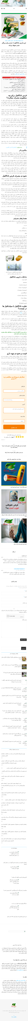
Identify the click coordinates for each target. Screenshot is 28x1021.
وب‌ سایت (25, 602)
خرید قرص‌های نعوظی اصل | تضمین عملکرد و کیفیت (14, 40)
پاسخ (2, 557)
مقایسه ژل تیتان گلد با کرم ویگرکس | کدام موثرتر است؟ (15, 890)
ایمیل (25, 596)
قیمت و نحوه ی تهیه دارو (18, 89)
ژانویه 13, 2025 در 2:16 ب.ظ (22, 557)
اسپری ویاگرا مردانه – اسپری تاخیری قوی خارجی (19, 487)
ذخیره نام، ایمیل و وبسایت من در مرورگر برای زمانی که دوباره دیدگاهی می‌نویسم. (14, 611)
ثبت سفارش (14, 427)
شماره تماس (22, 395)
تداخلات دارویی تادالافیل (17, 85)
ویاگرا (21, 312)
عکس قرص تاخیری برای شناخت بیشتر (20, 544)
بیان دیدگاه (24, 619)
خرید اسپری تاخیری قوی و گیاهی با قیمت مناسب (17, 768)
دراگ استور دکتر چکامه (20, 74)
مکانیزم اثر (20, 81)
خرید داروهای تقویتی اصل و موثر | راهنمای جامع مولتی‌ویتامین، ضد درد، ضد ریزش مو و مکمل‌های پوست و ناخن (13, 785)
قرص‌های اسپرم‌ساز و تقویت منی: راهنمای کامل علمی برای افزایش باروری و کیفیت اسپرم (13, 839)
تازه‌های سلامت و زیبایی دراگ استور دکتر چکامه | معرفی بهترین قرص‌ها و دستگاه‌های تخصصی (13, 762)
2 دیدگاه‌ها (3, 439)
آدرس (23, 404)
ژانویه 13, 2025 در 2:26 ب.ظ (20, 570)
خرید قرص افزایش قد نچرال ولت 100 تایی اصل (17, 916)
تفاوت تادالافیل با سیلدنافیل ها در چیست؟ (14, 87)
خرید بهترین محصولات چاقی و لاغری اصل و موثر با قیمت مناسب (12, 777)
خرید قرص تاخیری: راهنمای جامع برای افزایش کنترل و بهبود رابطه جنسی (13, 793)
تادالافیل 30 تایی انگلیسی (11, 147)
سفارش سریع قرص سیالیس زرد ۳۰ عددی (14, 90)
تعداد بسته (23, 416)
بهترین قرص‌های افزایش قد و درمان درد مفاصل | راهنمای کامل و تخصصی (13, 754)
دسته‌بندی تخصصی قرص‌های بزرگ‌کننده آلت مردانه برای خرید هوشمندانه (13, 818)
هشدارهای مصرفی (18, 84)
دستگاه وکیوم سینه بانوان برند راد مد (19, 903)
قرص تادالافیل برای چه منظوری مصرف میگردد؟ (13, 79)
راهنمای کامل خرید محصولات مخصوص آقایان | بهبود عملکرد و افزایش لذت (13, 832)
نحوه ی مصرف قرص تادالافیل (17, 82)
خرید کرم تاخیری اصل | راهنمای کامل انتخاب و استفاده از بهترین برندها (13, 811)
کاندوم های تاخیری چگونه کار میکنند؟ (19, 877)
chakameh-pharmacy (19, 568)
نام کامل (23, 386)
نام (26, 591)
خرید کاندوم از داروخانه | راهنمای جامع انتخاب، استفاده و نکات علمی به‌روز (13, 804)
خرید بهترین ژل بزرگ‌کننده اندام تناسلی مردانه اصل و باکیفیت (14, 771)
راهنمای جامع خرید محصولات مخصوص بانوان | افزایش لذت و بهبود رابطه (14, 825)
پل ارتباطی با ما (20, 970)
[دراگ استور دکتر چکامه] (14, 1005)
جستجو (23, 648)
